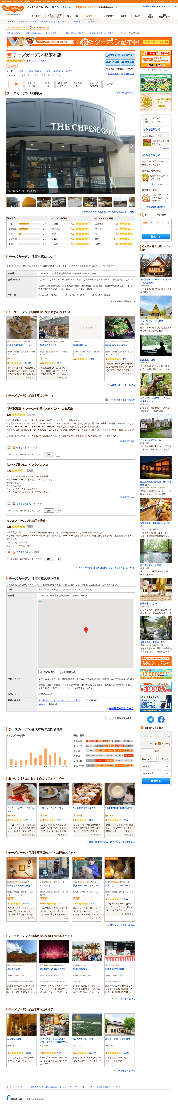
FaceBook (161, 719)
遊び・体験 (72, 15)
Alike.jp (41, 704)
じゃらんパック (54, 15)
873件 (27, 820)
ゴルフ (137, 16)
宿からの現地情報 (94, 84)
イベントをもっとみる (124, 998)
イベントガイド (64, 21)
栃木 (21, 71)
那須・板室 (34, 71)
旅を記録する (153, 155)
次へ (132, 146)
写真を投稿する (128, 62)
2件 (124, 358)
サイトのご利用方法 (151, 1)
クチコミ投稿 (115, 399)
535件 (93, 1052)
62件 (59, 1052)
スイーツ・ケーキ (49, 75)
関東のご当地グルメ (34, 33)
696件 (27, 363)
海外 (150, 16)
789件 (27, 903)
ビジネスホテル (37, 1087)
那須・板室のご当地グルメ (75, 33)
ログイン (56, 7)
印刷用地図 (67, 672)
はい (49, 454)
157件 (60, 820)
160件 (125, 1052)
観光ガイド (33, 21)
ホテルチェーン (23, 1087)
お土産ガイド (77, 21)
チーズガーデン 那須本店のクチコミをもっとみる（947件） (106, 567)
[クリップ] (130, 69)
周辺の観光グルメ (63, 84)
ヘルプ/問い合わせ (168, 1)
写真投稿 (131, 399)
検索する (156, 236)
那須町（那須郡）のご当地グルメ (103, 33)
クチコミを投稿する (113, 62)
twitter (150, 719)
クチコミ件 (40, 61)
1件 (91, 358)
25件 (59, 903)
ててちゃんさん (23, 503)
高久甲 (69, 71)
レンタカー (109, 15)
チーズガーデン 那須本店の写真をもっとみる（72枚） (109, 211)
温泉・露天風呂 (51, 1087)
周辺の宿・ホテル (78, 84)
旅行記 (110, 84)
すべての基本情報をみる (121, 301)
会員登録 (66, 7)
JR (74, 1087)
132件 (27, 1052)
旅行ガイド (23, 21)
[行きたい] (120, 69)
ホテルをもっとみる (125, 1070)
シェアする (113, 73)
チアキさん (21, 552)
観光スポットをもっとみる (122, 925)
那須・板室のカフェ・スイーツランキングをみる (112, 842)
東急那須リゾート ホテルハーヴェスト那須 (59, 700)
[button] (86, 630)
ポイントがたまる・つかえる (17, 27)
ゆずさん (20, 447)
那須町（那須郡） (52, 71)
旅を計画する (153, 129)
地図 (94, 273)
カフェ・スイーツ (27, 75)
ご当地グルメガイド (48, 21)
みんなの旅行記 (90, 21)
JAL (77, 1087)
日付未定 (166, 743)
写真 (47, 84)
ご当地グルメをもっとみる (122, 384)
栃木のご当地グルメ (53, 33)
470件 (92, 903)
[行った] (110, 69)
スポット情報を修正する (120, 718)
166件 (92, 820)
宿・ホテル (10, 1087)
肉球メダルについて (162, 184)
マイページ (171, 6)
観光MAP (47, 672)
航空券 (123, 16)
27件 (125, 820)
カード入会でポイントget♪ (155, 70)
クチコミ (31, 84)
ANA (81, 1087)
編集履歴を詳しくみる (121, 708)
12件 (59, 363)
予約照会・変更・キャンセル (154, 6)
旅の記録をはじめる (156, 207)
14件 (125, 899)
